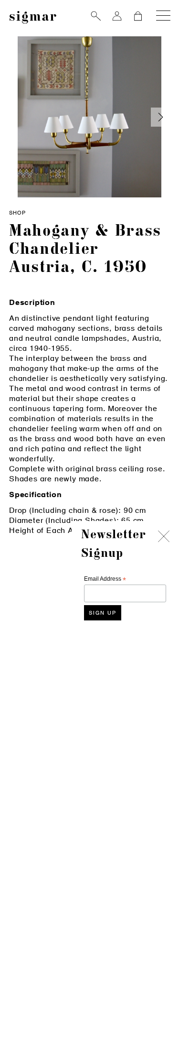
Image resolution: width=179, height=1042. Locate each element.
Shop (17, 213)
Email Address (105, 579)
